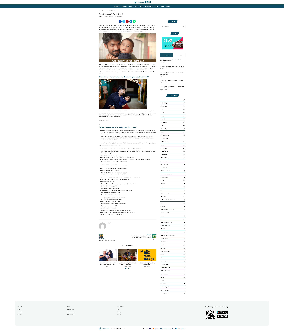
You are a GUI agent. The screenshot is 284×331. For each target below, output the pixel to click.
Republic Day (173, 228)
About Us (20, 306)
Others (156, 6)
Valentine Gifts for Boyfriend (173, 235)
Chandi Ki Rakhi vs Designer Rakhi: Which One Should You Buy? (172, 87)
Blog (118, 309)
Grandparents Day (173, 267)
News (173, 145)
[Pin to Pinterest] (127, 21)
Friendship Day (173, 157)
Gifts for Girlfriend (173, 270)
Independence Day (173, 225)
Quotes (168, 6)
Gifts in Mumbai (173, 290)
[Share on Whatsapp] (134, 21)
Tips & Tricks (173, 245)
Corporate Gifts (120, 306)
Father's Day (173, 148)
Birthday (173, 132)
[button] (100, 259)
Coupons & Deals (71, 311)
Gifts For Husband (173, 170)
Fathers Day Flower (173, 287)
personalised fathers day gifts (124, 69)
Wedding (173, 277)
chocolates (173, 280)
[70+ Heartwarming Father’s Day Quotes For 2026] (147, 255)
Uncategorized (173, 99)
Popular (178, 55)
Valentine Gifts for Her (173, 174)
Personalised (173, 106)
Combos (173, 248)
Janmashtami (173, 232)
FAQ (19, 309)
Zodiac (173, 190)
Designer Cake (173, 293)
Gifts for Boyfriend (173, 274)
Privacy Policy (70, 309)
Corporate (173, 258)
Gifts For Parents (173, 212)
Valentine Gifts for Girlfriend (173, 199)
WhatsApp (20, 314)
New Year (173, 203)
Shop (162, 6)
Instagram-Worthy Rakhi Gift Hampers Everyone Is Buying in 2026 (172, 73)
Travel (173, 216)
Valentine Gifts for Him (173, 222)
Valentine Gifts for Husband (173, 209)
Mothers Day (173, 128)
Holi (173, 219)
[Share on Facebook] (120, 21)
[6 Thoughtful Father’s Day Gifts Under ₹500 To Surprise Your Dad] (108, 255)
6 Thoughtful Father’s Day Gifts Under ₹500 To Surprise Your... (108, 263)
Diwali (173, 125)
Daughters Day (173, 264)
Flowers (124, 6)
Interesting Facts (173, 151)
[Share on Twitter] (123, 21)
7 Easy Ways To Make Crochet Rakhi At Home (171, 80)
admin (101, 16)
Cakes (130, 6)
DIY (173, 187)
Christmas (173, 180)
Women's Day (173, 154)
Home (100, 10)
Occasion (116, 6)
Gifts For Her (173, 161)
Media (68, 306)
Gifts (141, 6)
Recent (166, 55)
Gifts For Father (173, 193)
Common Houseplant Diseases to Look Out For (172, 66)
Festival (173, 206)
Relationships (148, 6)
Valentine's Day (173, 141)
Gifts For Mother (173, 138)
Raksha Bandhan (173, 135)
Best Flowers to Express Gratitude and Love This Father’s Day (127, 263)
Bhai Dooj (173, 196)
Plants (135, 6)
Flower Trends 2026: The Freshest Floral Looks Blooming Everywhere (172, 59)
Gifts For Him (173, 167)
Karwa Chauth (173, 177)
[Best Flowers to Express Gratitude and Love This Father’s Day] (127, 255)
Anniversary (173, 122)
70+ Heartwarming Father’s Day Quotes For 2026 (147, 263)
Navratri (173, 183)
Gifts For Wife (173, 164)
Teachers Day (173, 241)
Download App (70, 314)
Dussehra (173, 283)
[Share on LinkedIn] (130, 21)
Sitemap (119, 311)
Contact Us (20, 311)
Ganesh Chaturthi (173, 251)
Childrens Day (173, 238)
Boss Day (173, 261)
